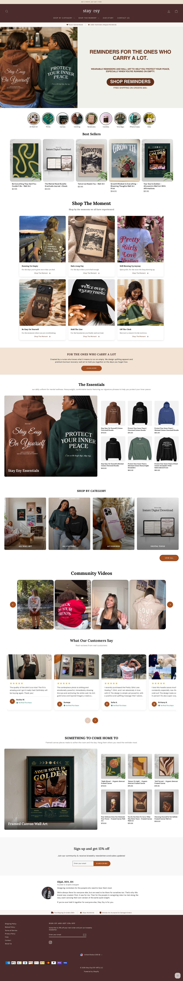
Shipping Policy (10, 924)
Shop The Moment (88, 18)
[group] (25, 164)
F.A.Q (6, 937)
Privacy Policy (10, 934)
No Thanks (92, 506)
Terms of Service (11, 930)
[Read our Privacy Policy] (123, 522)
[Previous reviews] (88, 720)
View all (169, 558)
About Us (8, 944)
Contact (8, 940)
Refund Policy (10, 927)
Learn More (91, 368)
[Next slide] (170, 605)
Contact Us (123, 18)
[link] (42, 246)
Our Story (108, 18)
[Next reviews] (95, 720)
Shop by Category (63, 18)
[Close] (125, 456)
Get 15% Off (92, 497)
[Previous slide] (13, 605)
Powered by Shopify (91, 972)
